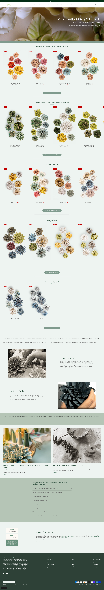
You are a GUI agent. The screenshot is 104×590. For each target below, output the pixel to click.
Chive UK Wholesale (91, 584)
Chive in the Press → (40, 541)
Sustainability (95, 564)
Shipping (73, 561)
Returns (73, 562)
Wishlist (67, 4)
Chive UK (85, 584)
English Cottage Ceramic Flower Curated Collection (52, 102)
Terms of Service (10, 585)
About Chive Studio (97, 559)
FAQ (73, 559)
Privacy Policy (5, 585)
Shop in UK (95, 567)
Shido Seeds (48, 4)
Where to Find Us (96, 561)
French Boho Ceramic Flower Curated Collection (52, 46)
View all (52, 48)
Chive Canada (81, 584)
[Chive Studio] (7, 4)
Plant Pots (41, 4)
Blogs (73, 566)
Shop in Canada (96, 566)
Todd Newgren (48, 419)
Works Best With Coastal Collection (52, 328)
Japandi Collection (52, 220)
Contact (73, 564)
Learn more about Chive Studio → (42, 539)
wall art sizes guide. (63, 537)
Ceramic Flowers (34, 4)
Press (94, 562)
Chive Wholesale (98, 584)
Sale (72, 4)
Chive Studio (7, 584)
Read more (5, 474)
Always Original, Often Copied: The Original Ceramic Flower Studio (25, 466)
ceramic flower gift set (94, 536)
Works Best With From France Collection (52, 92)
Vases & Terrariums (50, 564)
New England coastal (52, 282)
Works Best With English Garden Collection (52, 154)
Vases (54, 4)
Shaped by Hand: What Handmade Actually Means (71, 465)
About (62, 4)
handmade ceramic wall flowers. (68, 536)
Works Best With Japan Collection (52, 272)
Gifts (58, 4)
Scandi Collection (52, 164)
